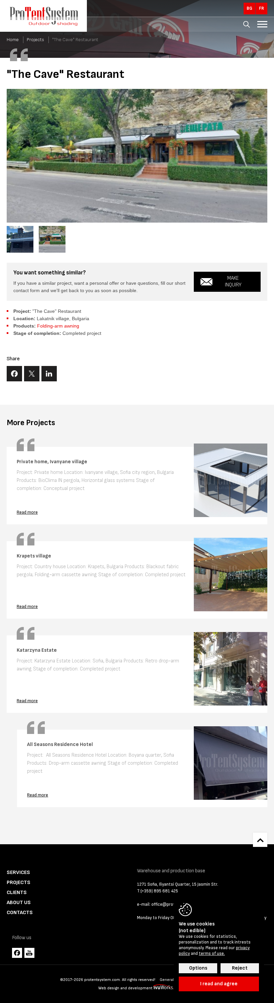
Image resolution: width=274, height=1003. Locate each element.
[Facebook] (17, 953)
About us (19, 902)
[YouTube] (29, 953)
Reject (240, 968)
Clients (17, 892)
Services (18, 872)
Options (198, 968)
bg (249, 8)
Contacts (20, 912)
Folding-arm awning (58, 326)
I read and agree (219, 984)
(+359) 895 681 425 (159, 891)
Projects (35, 39)
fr (261, 8)
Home (13, 39)
